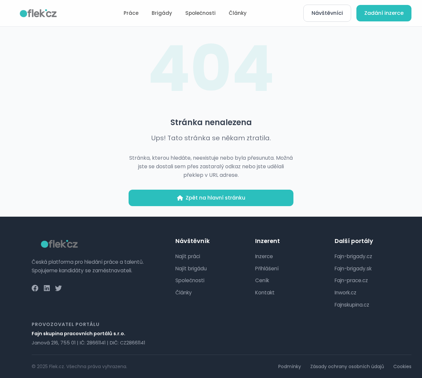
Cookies (402, 366)
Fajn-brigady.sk (353, 268)
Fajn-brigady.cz (353, 256)
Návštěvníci (327, 13)
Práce (131, 13)
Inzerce (264, 256)
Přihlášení (267, 268)
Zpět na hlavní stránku (215, 198)
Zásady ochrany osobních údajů (347, 366)
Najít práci (187, 256)
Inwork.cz (345, 292)
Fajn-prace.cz (351, 280)
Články (238, 13)
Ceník (262, 280)
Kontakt (265, 292)
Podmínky (289, 366)
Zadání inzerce (384, 13)
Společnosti (200, 13)
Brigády (162, 13)
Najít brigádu (191, 268)
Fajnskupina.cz (352, 304)
